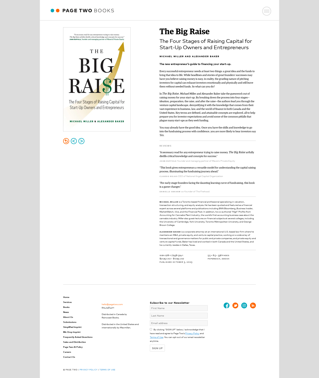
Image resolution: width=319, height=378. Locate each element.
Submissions (69, 322)
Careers (67, 351)
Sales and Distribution (74, 341)
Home (66, 297)
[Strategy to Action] (81, 141)
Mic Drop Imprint (72, 331)
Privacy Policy (192, 333)
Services (67, 302)
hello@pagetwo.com (112, 304)
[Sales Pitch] (74, 141)
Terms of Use (156, 337)
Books (66, 307)
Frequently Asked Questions (78, 336)
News (66, 312)
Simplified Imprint (72, 326)
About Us (68, 317)
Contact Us (69, 356)
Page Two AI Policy (73, 346)
